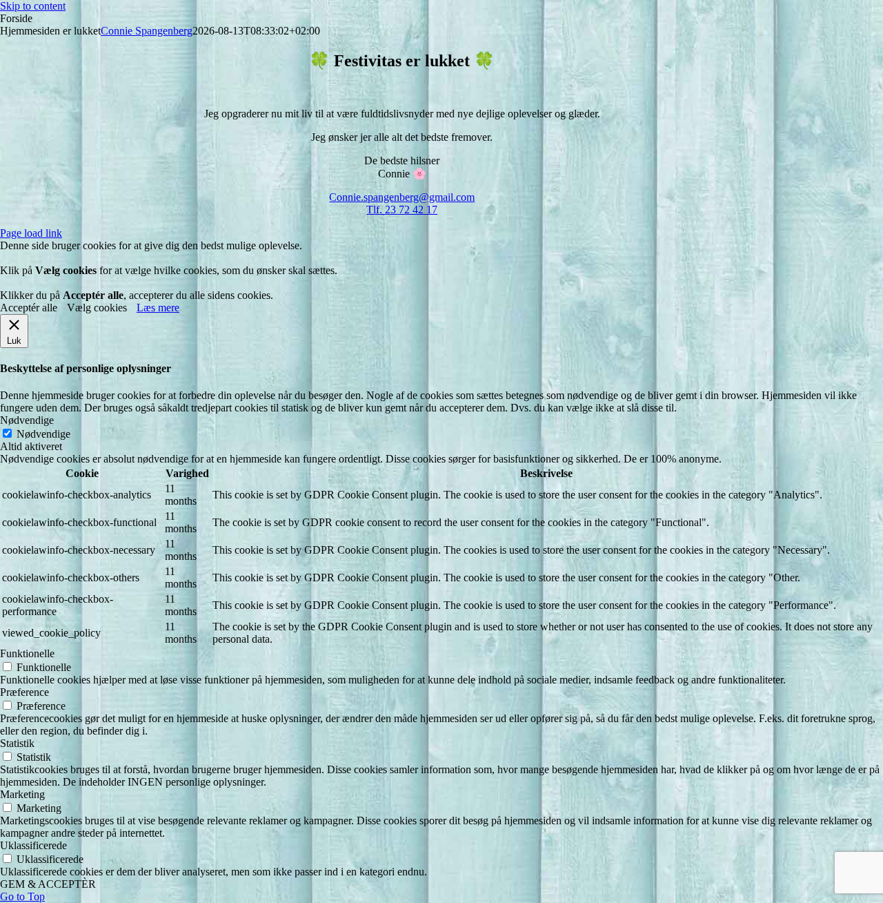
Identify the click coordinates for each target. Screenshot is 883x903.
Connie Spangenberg (146, 31)
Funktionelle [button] (27, 653)
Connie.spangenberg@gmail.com (402, 197)
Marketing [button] (22, 794)
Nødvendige (43, 434)
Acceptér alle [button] (28, 307)
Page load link (31, 233)
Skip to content (33, 6)
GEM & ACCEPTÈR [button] (48, 884)
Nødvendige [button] (27, 420)
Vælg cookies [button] (97, 307)
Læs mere (158, 307)
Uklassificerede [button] (33, 845)
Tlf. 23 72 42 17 (401, 209)
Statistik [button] (17, 743)
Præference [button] (24, 692)
